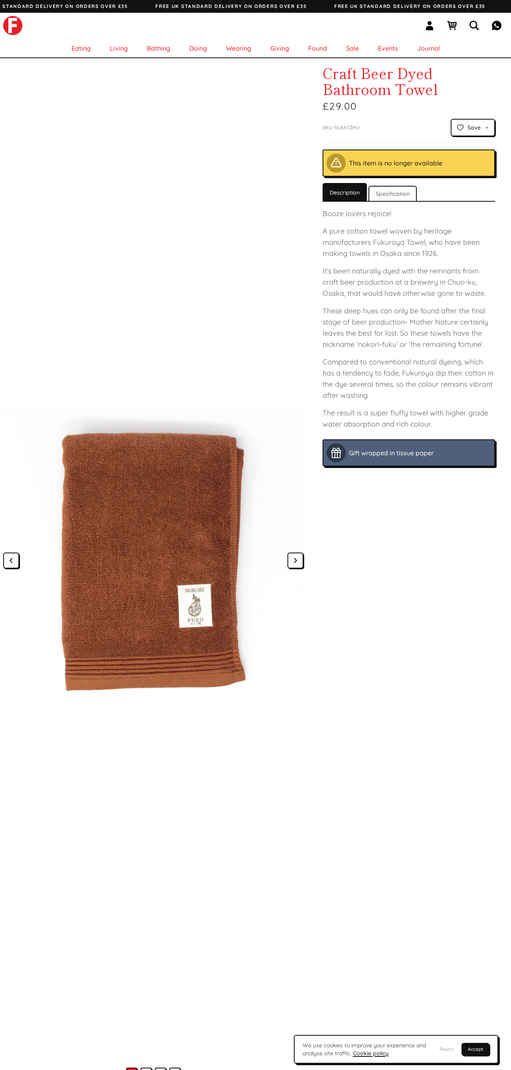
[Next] (295, 560)
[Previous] (11, 560)
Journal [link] (428, 48)
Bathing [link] (158, 48)
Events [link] (388, 48)
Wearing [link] (238, 48)
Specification (393, 193)
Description (345, 192)
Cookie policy (370, 1053)
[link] (13, 25)
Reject (447, 1049)
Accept (475, 1049)
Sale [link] (352, 48)
